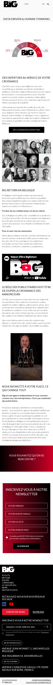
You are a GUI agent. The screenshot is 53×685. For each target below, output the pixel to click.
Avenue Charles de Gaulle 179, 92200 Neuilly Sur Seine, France (25, 668)
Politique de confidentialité (38, 682)
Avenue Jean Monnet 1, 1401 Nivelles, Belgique (26, 650)
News (4, 587)
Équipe (5, 580)
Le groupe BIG (9, 585)
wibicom (8, 682)
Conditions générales (41, 680)
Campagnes (8, 583)
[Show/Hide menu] (26, 4)
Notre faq (38, 612)
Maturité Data (10, 590)
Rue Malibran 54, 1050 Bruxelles (22, 656)
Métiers (6, 578)
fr (43, 4)
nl (48, 4)
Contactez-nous (15, 612)
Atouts (6, 575)
